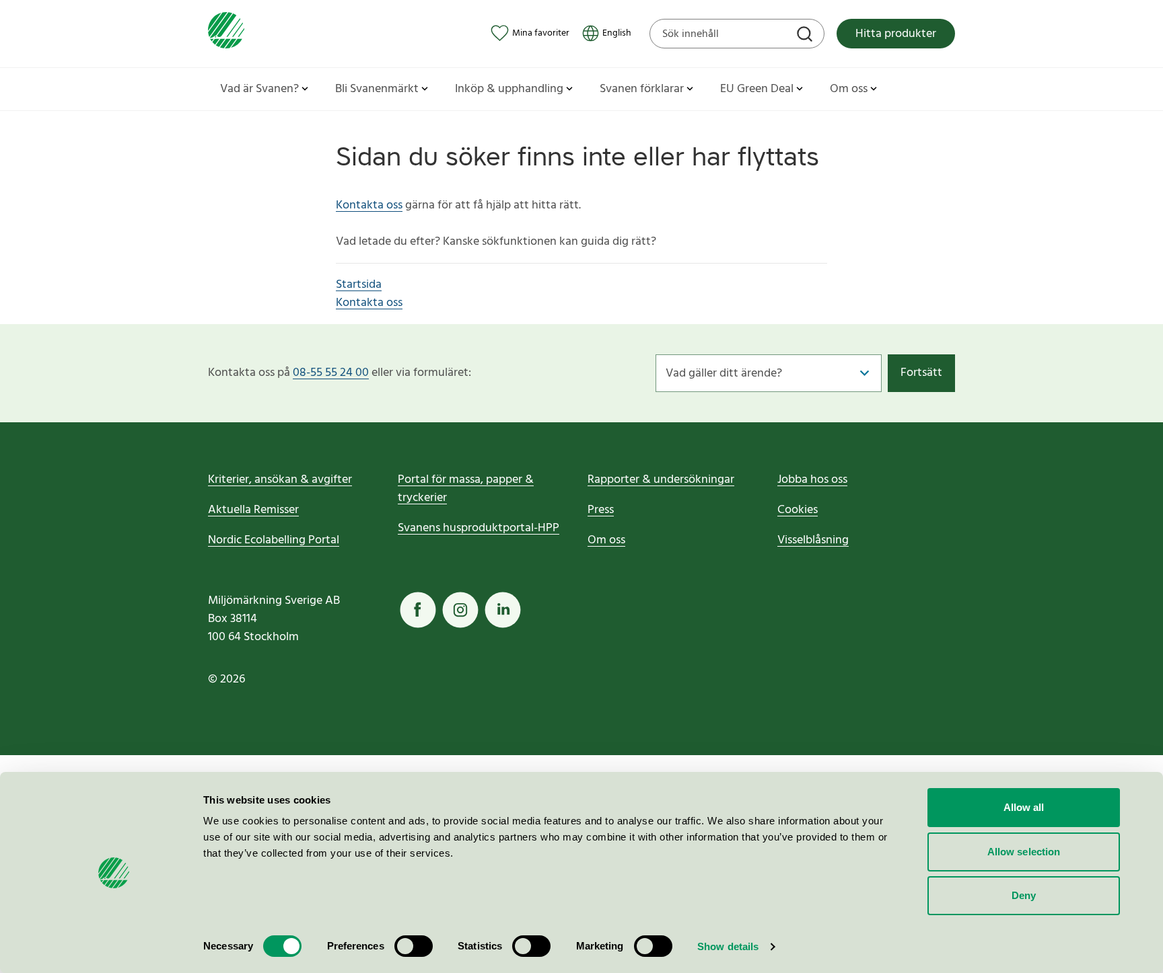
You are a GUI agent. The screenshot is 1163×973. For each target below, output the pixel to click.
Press (601, 510)
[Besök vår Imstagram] (460, 610)
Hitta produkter (895, 34)
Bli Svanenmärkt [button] (377, 89)
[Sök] (806, 36)
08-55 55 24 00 (331, 373)
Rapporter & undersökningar (661, 480)
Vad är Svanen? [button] (259, 89)
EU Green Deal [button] (757, 89)
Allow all (1024, 807)
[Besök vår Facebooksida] (418, 610)
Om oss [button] (849, 89)
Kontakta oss (369, 205)
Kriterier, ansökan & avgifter (280, 480)
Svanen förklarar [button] (642, 89)
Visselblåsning (813, 540)
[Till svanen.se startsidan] (226, 33)
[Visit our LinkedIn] (503, 610)
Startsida (359, 285)
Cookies (797, 510)
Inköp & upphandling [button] (509, 89)
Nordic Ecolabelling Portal (273, 540)
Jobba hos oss (812, 480)
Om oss (606, 540)
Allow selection (1024, 851)
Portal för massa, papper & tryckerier (466, 489)
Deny (1024, 895)
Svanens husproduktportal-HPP (478, 528)
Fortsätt (921, 373)
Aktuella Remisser (253, 510)
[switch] (413, 946)
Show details (728, 946)
